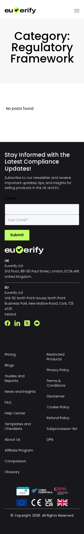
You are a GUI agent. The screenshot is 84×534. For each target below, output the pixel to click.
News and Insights (20, 391)
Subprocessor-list (62, 428)
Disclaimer (56, 396)
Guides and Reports (14, 378)
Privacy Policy (58, 369)
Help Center (15, 413)
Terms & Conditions (56, 383)
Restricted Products (55, 356)
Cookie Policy (58, 406)
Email (10, 198)
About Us (12, 439)
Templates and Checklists (18, 426)
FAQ (8, 402)
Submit (17, 234)
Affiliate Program (19, 450)
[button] (76, 10)
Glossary (12, 471)
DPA (50, 439)
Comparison (15, 461)
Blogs (9, 365)
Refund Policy (58, 417)
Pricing (10, 354)
